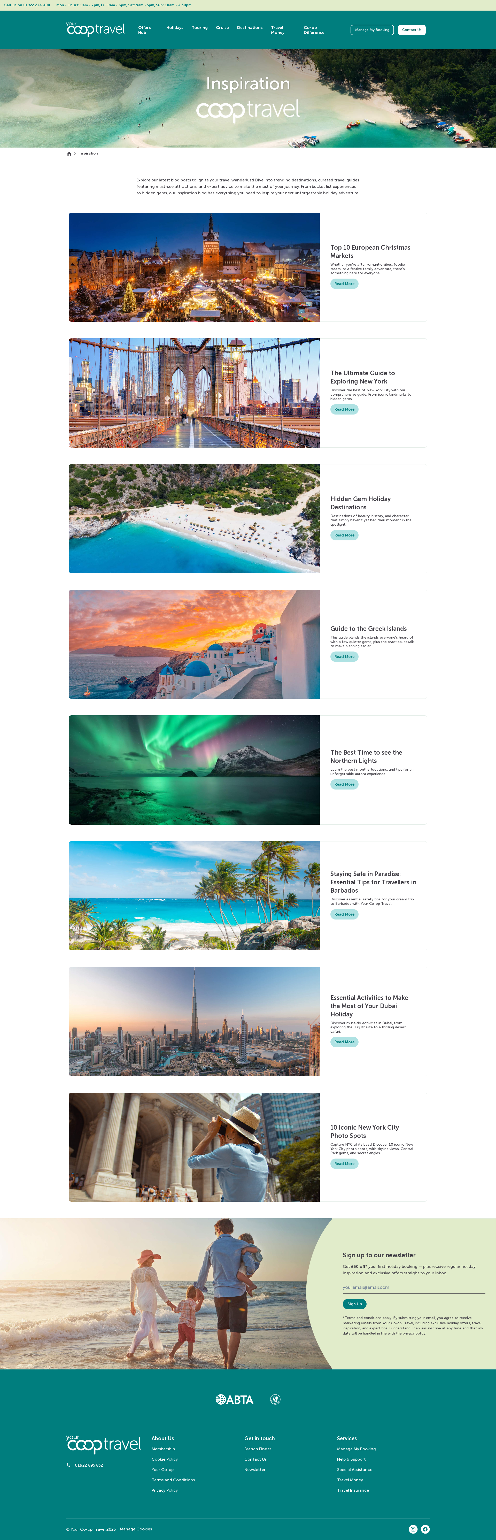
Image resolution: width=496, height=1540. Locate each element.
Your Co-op (163, 1469)
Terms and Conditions (173, 1479)
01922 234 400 (36, 5)
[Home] (69, 154)
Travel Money (350, 1479)
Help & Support (351, 1459)
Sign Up (354, 1304)
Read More (344, 283)
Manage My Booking (372, 30)
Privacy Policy (165, 1490)
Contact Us (412, 30)
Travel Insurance (353, 1490)
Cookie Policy (165, 1459)
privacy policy (414, 1333)
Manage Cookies (136, 1529)
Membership (163, 1448)
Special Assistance (354, 1469)
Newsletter (255, 1469)
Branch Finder (257, 1448)
